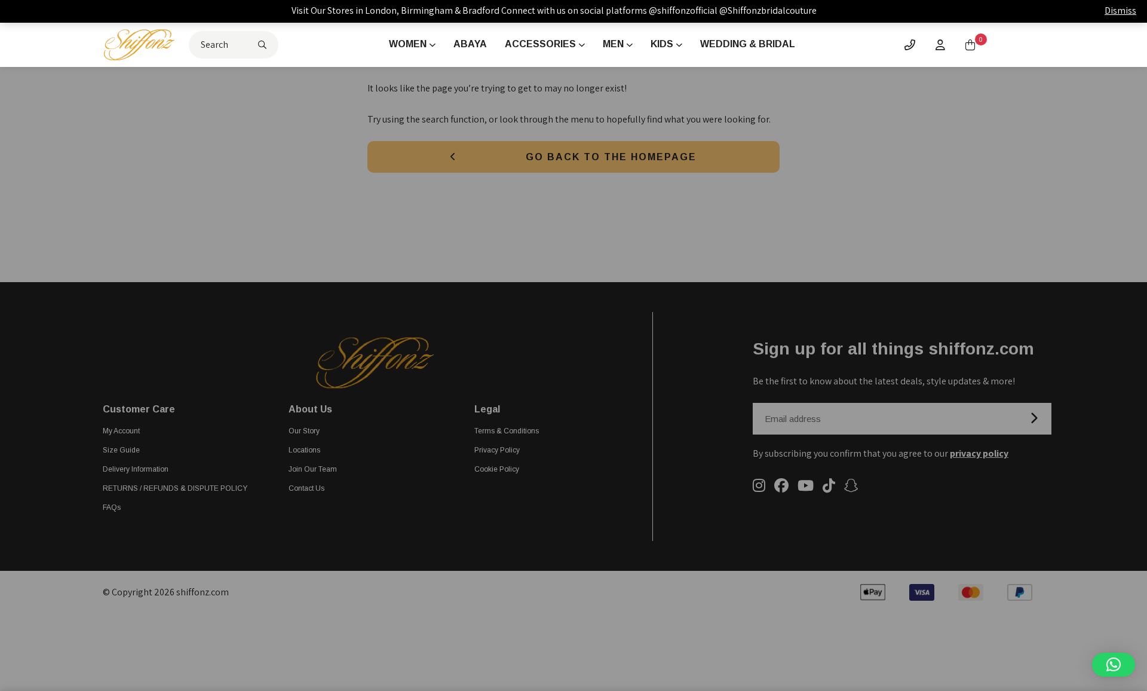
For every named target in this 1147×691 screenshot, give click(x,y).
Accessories (540, 44)
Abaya (470, 44)
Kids (662, 44)
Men (613, 44)
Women (408, 44)
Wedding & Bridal (747, 44)
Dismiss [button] (1120, 10)
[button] (1113, 665)
